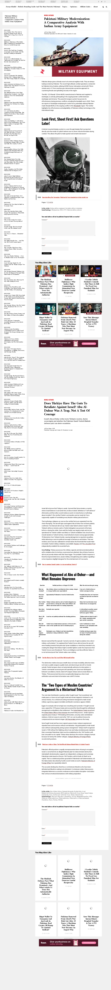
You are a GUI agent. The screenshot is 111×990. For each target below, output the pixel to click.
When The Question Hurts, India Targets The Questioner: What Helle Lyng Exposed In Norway (14, 213)
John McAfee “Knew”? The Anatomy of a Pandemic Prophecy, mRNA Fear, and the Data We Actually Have (14, 359)
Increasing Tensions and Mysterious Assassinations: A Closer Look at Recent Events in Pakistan (14, 507)
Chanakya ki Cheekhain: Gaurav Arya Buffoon (13, 560)
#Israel (74, 796)
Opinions (73, 6)
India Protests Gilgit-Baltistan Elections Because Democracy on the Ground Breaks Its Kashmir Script (13, 178)
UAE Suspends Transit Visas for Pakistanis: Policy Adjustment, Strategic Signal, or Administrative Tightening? (13, 368)
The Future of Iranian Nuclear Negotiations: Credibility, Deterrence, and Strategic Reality (14, 350)
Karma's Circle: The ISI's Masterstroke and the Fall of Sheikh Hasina (14, 499)
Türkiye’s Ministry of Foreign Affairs (79, 737)
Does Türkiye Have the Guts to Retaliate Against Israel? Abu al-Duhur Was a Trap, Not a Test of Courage (13, 34)
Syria (50, 794)
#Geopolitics (67, 796)
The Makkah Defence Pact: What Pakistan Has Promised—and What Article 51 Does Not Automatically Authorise (14, 95)
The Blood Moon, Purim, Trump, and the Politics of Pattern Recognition (14, 314)
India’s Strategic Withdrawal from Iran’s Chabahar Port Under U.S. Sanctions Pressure (13, 386)
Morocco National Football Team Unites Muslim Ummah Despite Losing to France (14, 686)
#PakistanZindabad (83, 798)
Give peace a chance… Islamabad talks (13, 234)
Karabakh (68, 208)
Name (44, 239)
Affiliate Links (85, 6)
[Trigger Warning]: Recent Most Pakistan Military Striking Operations (14, 603)
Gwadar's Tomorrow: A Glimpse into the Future (14, 530)
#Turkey (55, 800)
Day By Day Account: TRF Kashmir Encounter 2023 (14, 627)
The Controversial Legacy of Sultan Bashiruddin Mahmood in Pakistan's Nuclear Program (14, 664)
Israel (83, 791)
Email (44, 245)
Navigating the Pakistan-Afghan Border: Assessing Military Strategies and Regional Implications (14, 611)
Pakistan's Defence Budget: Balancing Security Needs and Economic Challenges (14, 516)
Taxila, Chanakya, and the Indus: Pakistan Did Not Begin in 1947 (13, 169)
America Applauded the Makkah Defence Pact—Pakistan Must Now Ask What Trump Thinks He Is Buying (14, 77)
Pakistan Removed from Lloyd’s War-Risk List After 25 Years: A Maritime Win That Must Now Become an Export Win (13, 133)
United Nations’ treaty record (82, 710)
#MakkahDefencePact (83, 796)
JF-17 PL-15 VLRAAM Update (12, 485)
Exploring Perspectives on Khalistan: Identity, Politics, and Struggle (14, 656)
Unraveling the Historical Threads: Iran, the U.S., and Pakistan (14, 553)
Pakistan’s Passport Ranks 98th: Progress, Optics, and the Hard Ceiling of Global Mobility (13, 402)
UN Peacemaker (70, 719)
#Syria (50, 800)
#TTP (64, 210)
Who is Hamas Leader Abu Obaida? (14, 575)
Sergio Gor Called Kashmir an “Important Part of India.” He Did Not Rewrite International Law (14, 60)
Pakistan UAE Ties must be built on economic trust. (14, 205)
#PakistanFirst (73, 798)
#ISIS (61, 210)
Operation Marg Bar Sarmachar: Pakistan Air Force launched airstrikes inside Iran (13, 538)
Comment (45, 220)
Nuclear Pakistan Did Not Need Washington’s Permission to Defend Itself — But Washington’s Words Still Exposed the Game (14, 188)
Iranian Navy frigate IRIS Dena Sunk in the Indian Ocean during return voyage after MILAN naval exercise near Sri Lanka (14, 298)
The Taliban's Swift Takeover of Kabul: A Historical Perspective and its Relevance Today (14, 568)
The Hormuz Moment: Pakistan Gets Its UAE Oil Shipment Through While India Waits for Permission (14, 273)
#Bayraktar (60, 796)
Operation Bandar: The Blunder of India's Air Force (14, 678)
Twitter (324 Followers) (19, 2)
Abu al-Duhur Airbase (56, 791)
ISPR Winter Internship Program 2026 (13, 471)
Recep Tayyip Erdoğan (87, 793)
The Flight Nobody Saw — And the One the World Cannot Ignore (14, 241)
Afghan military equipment (57, 208)
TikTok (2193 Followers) (77, 2)
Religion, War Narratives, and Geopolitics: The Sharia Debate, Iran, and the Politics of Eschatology (14, 288)
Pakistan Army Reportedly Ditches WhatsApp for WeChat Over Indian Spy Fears (14, 104)
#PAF (90, 796)
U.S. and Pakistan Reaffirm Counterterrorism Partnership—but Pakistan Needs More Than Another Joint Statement (14, 113)
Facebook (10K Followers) (8, 2)
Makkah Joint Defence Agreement (51, 793)
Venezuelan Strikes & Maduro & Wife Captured (14, 442)
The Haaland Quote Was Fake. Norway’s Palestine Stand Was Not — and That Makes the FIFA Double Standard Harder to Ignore (14, 161)
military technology (76, 208)
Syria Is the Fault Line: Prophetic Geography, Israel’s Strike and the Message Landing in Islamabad (14, 52)
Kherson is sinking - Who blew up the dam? (14, 649)
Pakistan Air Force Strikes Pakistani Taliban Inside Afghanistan (14, 523)
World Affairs (7, 30)
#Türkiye (60, 800)
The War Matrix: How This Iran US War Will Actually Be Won (14, 280)
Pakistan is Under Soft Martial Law (14, 710)
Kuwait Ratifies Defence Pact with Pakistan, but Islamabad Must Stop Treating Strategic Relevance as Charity (13, 152)
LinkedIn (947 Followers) (53, 2)
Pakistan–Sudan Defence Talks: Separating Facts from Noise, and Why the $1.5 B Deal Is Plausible (13, 426)
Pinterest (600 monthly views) (64, 2)
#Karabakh (77, 106)
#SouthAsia (45, 800)
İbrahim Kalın (77, 791)
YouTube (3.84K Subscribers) (41, 2)
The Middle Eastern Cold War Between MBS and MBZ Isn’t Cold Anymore (13, 450)
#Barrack (54, 796)
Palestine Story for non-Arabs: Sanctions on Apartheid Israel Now (14, 588)
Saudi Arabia (45, 794)
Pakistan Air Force (75, 793)
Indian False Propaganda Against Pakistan (13, 671)
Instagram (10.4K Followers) (30, 2)
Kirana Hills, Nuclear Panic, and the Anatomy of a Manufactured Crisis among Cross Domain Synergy (14, 411)
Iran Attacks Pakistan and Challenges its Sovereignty (14, 546)
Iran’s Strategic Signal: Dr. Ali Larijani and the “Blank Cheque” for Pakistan (14, 264)
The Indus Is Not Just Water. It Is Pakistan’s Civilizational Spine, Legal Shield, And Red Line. (14, 197)
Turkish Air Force (65, 794)
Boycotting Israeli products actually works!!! (14, 581)
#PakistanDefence (64, 798)
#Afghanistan (55, 210)
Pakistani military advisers (74, 210)
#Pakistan (44, 798)
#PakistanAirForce (53, 798)
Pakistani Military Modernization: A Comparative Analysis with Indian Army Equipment (14, 19)
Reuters (76, 544)
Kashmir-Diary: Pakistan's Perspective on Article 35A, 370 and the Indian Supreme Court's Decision (14, 596)
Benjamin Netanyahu (67, 791)
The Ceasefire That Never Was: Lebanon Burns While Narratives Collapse (13, 249)
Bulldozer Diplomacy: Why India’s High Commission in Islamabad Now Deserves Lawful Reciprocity (14, 43)
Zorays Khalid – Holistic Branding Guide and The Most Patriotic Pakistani (33, 6)
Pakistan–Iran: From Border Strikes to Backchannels (14, 418)
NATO (62, 793)
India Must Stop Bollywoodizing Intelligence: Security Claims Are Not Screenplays (14, 69)
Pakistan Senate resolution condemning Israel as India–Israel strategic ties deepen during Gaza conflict (14, 331)
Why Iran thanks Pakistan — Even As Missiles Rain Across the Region (14, 256)
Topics (64, 6)
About (95, 6)
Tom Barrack (56, 794)
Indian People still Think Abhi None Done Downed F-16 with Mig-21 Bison (14, 703)
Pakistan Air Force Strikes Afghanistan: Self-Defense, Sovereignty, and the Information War (13, 341)
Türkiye (73, 794)
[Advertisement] (68, 358)
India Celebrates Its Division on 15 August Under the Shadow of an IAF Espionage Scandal (14, 85)
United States (79, 794)
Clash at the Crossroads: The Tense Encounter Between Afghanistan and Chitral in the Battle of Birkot (14, 619)
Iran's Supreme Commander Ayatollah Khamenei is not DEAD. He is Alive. (13, 322)
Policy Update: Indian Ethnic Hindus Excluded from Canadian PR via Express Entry (14, 635)
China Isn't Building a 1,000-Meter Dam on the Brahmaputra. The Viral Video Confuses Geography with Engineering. (14, 123)
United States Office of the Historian (55, 712)
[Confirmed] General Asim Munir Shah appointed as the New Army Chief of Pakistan (14, 695)
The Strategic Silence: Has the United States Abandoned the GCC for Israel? (14, 307)
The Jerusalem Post (88, 544)
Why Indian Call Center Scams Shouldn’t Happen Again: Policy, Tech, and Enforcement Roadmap (14, 394)
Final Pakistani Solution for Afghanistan (11, 642)
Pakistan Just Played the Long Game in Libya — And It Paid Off (14, 465)
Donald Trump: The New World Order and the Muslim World (13, 227)
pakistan (66, 793)
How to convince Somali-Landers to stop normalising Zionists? (14, 458)
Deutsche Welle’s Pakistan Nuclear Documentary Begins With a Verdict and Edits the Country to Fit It (14, 142)
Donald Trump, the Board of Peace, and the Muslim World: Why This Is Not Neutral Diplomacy (14, 377)
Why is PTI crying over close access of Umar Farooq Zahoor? (13, 220)
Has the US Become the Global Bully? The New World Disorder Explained (13, 435)
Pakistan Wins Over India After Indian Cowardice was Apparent (13, 478)
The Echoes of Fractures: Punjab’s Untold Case (13, 491)
